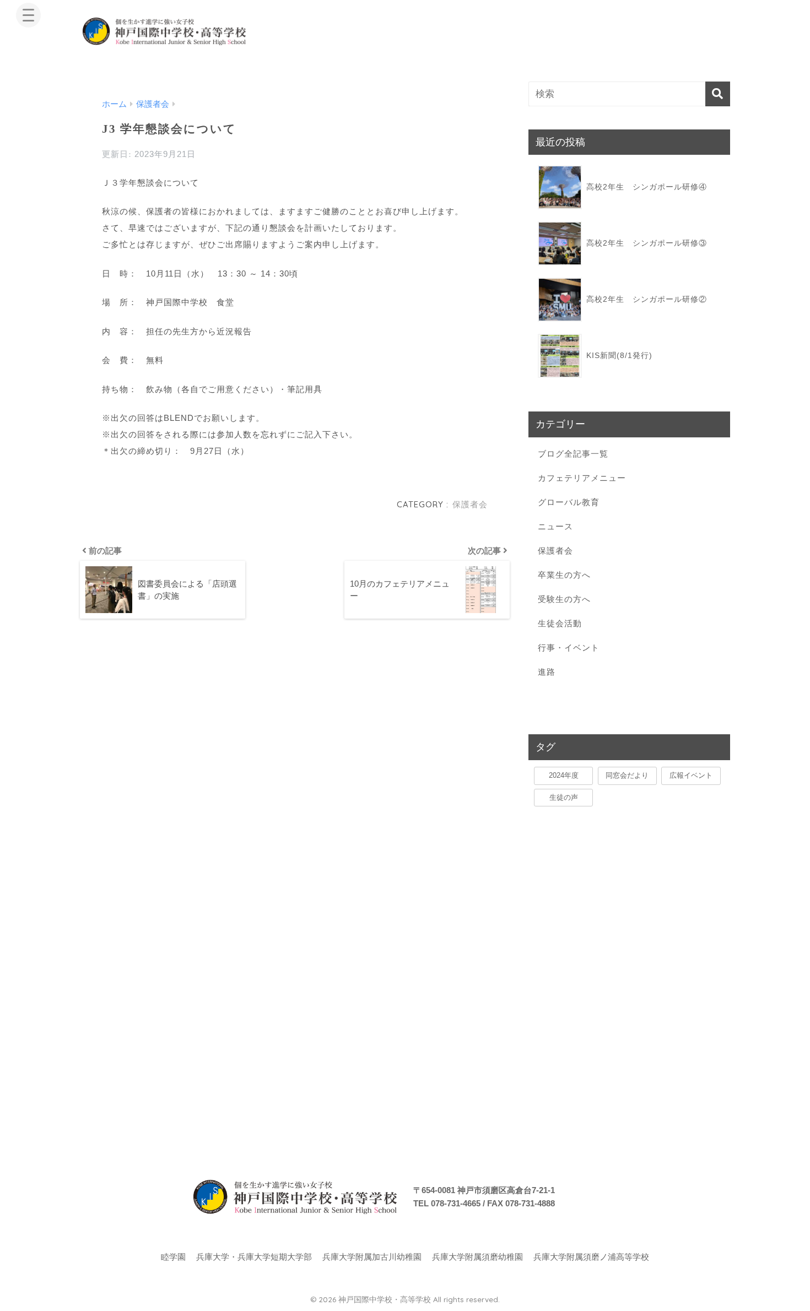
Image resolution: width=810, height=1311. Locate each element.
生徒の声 (563, 797)
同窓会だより (627, 775)
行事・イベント (569, 647)
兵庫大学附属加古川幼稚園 (372, 1256)
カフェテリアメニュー (582, 478)
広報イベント (690, 775)
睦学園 (173, 1256)
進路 (546, 671)
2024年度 (564, 775)
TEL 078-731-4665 (446, 1203)
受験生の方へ (564, 599)
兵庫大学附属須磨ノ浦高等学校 (591, 1256)
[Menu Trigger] (28, 15)
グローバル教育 (569, 502)
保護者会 (470, 504)
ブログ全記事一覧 (573, 453)
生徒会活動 (560, 623)
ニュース (555, 526)
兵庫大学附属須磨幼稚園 (477, 1256)
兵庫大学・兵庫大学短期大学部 (254, 1256)
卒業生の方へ (564, 574)
